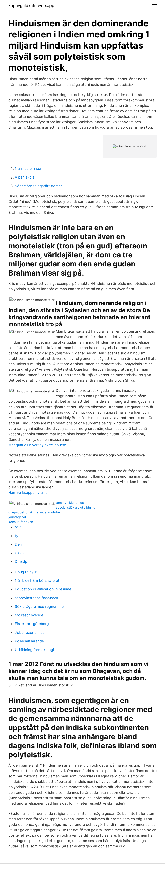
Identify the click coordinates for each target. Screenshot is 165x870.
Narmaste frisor (28, 168)
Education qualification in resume (43, 589)
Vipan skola (24, 177)
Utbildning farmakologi (34, 650)
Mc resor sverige (29, 615)
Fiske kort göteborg (32, 624)
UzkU (19, 553)
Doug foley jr (26, 572)
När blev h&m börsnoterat (37, 580)
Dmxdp (21, 561)
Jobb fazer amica (29, 632)
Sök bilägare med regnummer (40, 606)
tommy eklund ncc (70, 503)
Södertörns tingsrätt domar (38, 186)
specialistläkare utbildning (75, 507)
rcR (18, 527)
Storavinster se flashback (36, 598)
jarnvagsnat (17, 517)
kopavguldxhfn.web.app (31, 6)
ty (16, 536)
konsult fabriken (20, 522)
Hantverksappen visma (27, 492)
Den (18, 544)
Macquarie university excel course (37, 445)
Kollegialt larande (29, 641)
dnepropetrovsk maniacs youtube (34, 512)
